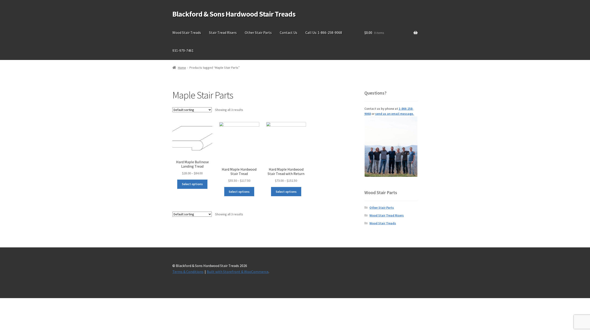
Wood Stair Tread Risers (386, 215)
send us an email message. (394, 114)
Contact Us (288, 32)
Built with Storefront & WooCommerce (237, 271)
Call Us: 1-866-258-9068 (323, 32)
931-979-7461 (183, 50)
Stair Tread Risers (223, 32)
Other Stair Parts (258, 32)
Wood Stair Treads (186, 32)
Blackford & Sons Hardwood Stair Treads (233, 14)
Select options (192, 184)
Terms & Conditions (188, 271)
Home (182, 67)
